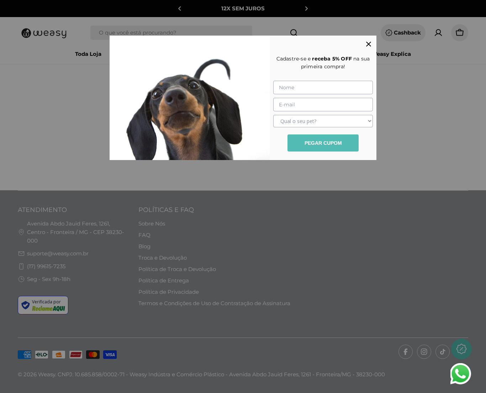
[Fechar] (368, 43)
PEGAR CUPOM (323, 143)
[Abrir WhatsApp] (460, 373)
